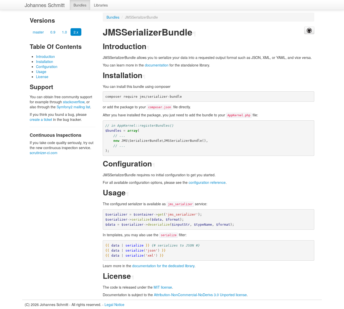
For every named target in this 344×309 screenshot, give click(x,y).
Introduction (45, 56)
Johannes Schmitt (45, 5)
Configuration (46, 66)
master (38, 32)
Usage (41, 71)
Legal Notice (114, 304)
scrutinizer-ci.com (43, 152)
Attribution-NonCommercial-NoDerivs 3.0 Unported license (200, 294)
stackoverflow (73, 101)
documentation (156, 64)
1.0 (64, 32)
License (42, 76)
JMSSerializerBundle (141, 17)
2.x (76, 32)
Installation (44, 61)
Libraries (101, 5)
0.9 (52, 32)
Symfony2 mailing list (73, 106)
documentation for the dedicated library (163, 265)
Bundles (80, 5)
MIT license (163, 287)
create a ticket (41, 119)
